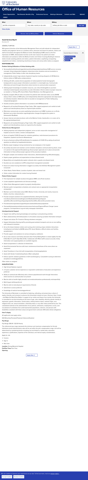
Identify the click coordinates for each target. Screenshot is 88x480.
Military (54, 22)
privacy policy (54, 474)
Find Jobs (81, 25)
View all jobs (6, 29)
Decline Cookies (19, 477)
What (3, 22)
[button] (74, 53)
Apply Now (30, 355)
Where (29, 22)
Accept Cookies (7, 477)
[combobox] (13, 24)
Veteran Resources (58, 34)
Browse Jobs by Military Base (29, 34)
